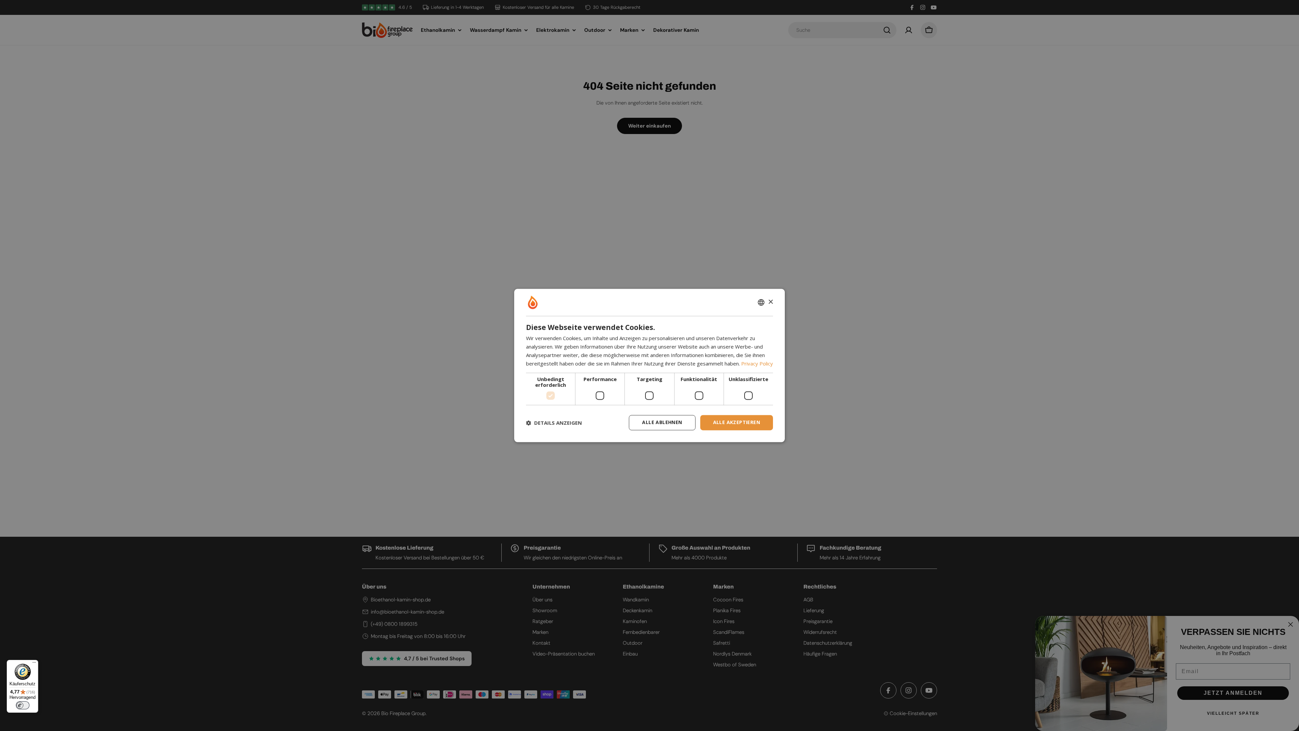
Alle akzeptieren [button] (736, 422)
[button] (554, 422)
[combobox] (761, 302)
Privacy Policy (757, 363)
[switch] (22, 705)
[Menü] (34, 664)
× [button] (770, 302)
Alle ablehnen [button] (662, 422)
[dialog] (649, 365)
